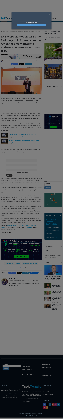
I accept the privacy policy (32, 22)
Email (18, 16)
